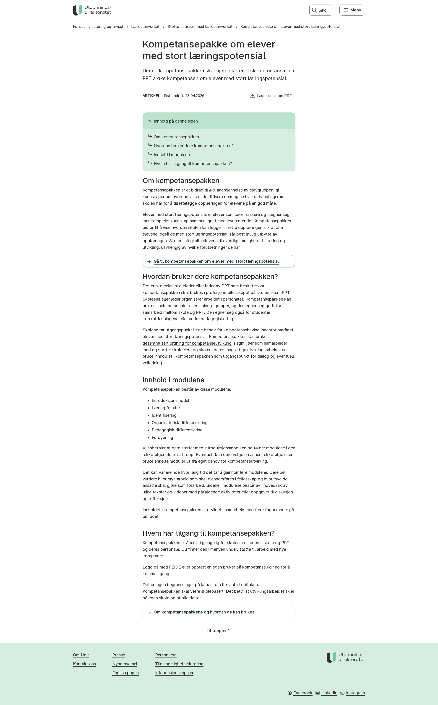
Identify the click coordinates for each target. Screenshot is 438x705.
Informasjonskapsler (174, 672)
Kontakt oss (84, 663)
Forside (79, 26)
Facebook (303, 692)
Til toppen (216, 630)
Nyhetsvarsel (124, 663)
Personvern (166, 655)
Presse (118, 655)
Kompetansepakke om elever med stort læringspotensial (290, 26)
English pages (125, 672)
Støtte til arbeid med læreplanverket (199, 26)
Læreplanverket (145, 26)
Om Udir (81, 655)
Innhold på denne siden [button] (176, 121)
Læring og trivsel (108, 26)
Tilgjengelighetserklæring (179, 663)
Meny (355, 10)
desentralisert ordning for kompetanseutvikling (187, 343)
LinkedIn (329, 692)
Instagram (355, 692)
